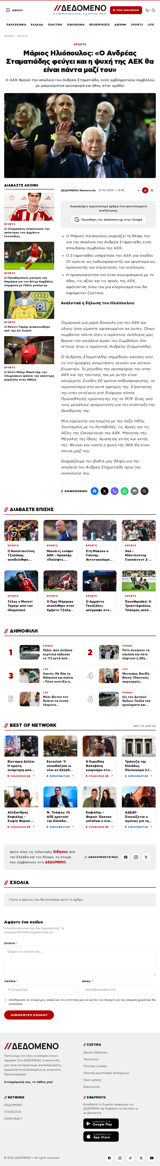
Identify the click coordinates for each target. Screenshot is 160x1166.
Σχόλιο (10, 943)
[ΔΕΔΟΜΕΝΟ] (31, 1046)
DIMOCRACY (13, 1118)
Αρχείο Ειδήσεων (95, 1052)
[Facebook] (95, 491)
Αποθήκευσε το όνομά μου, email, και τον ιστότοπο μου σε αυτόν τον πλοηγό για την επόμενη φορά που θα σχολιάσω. (82, 1002)
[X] (146, 857)
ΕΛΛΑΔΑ (37, 24)
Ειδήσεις (60, 852)
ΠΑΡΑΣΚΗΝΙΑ (16, 24)
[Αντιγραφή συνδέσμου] (145, 491)
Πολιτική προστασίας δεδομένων (106, 1073)
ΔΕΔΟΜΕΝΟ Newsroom (78, 190)
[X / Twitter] (105, 491)
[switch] (147, 10)
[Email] (135, 491)
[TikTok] (130, 1158)
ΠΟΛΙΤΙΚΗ (55, 24)
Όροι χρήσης (92, 1079)
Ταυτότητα (90, 1059)
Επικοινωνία (91, 1086)
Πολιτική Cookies (95, 1066)
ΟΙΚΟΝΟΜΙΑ (76, 24)
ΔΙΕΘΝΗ (120, 24)
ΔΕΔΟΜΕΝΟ (55, 862)
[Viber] (115, 491)
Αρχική (9, 36)
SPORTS (137, 24)
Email (87, 981)
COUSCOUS (12, 1111)
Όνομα (10, 981)
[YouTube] (152, 1158)
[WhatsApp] (125, 491)
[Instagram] (136, 857)
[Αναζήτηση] (153, 10)
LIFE (151, 24)
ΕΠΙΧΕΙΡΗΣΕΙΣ (99, 24)
